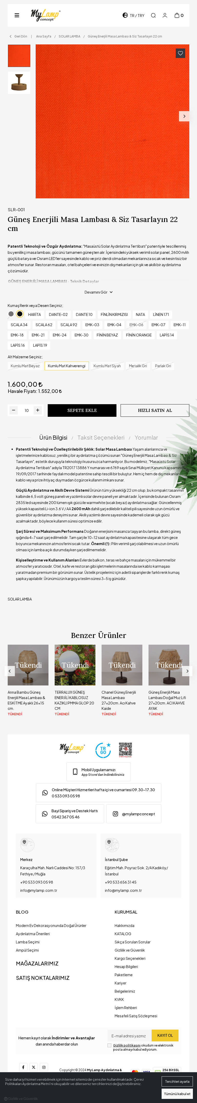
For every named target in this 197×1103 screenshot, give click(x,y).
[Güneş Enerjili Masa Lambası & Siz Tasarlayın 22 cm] (113, 121)
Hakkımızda (124, 925)
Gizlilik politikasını (127, 1045)
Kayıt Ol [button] (165, 1035)
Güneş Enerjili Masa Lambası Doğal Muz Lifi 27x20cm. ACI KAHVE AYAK (167, 700)
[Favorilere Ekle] (180, 53)
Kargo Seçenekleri (130, 958)
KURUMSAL (126, 912)
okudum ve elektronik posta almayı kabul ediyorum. (143, 1047)
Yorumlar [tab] (146, 437)
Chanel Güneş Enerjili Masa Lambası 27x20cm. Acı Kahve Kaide (119, 700)
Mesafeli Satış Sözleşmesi (136, 1015)
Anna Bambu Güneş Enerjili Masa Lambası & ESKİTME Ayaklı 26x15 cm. (26, 700)
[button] (17, 15)
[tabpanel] (98, 526)
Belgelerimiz (125, 991)
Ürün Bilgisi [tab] (53, 437)
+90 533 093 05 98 (36, 882)
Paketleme (124, 974)
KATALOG (123, 933)
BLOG (22, 912)
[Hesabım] (165, 15)
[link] (98, 771)
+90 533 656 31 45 (120, 882)
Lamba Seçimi (28, 942)
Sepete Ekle (82, 410)
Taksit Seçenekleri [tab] (100, 437)
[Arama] (153, 15)
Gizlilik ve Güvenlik (130, 950)
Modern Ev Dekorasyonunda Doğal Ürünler (51, 925)
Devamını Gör (96, 292)
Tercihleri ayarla (177, 1081)
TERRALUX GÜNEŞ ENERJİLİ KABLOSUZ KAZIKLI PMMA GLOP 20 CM (74, 700)
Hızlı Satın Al (155, 410)
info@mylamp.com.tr (38, 890)
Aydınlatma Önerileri (33, 933)
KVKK (119, 999)
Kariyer (120, 983)
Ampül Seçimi (27, 950)
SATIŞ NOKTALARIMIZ (43, 977)
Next (184, 116)
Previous (10, 671)
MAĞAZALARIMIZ (37, 963)
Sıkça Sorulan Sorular (133, 942)
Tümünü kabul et (177, 1094)
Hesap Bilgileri (126, 966)
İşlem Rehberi (126, 1007)
